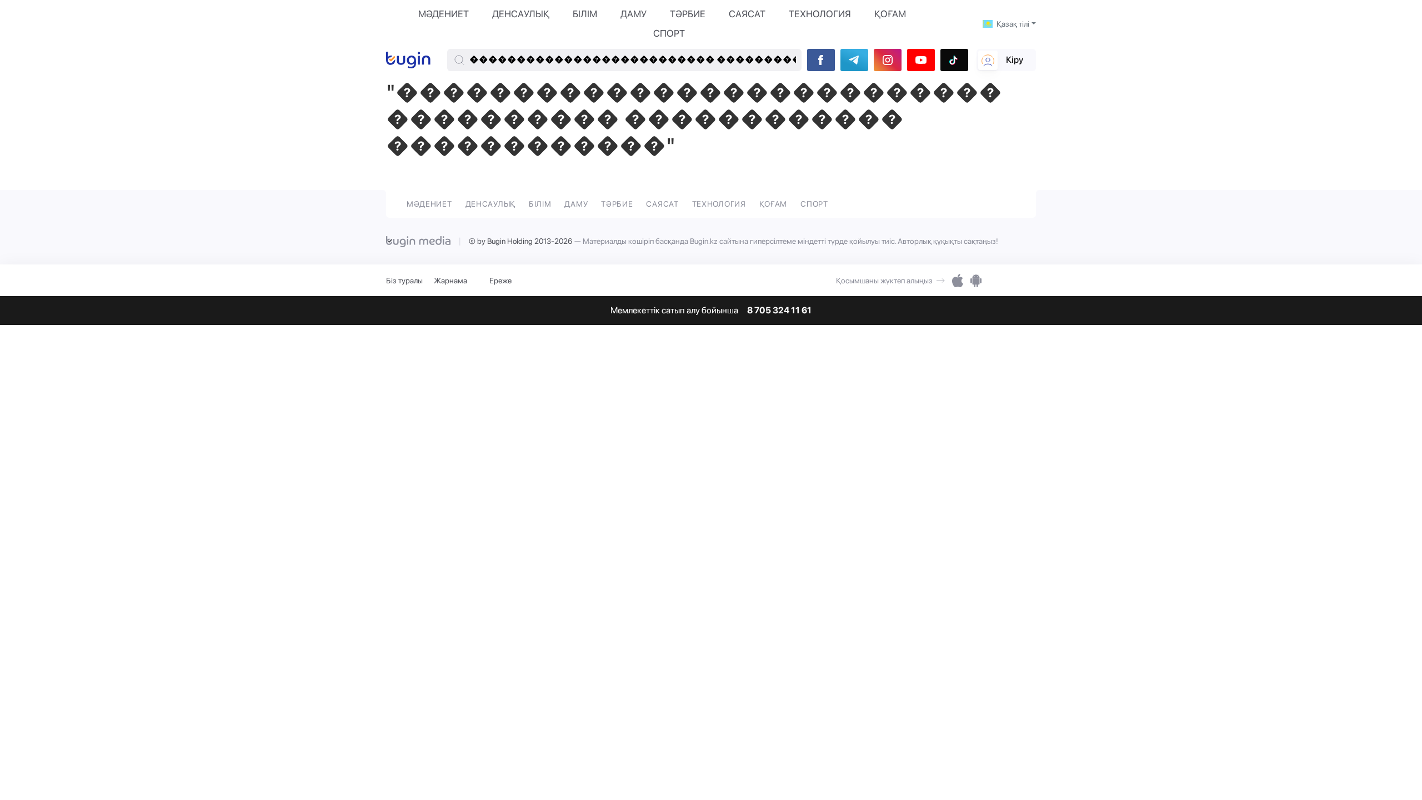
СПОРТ (669, 33)
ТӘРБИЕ (687, 13)
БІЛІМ (585, 13)
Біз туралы (404, 280)
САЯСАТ (747, 13)
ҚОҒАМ (890, 13)
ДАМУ (633, 13)
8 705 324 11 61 (779, 310)
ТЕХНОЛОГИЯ (820, 13)
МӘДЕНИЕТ (443, 13)
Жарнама (450, 280)
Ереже (500, 280)
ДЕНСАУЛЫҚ (520, 13)
